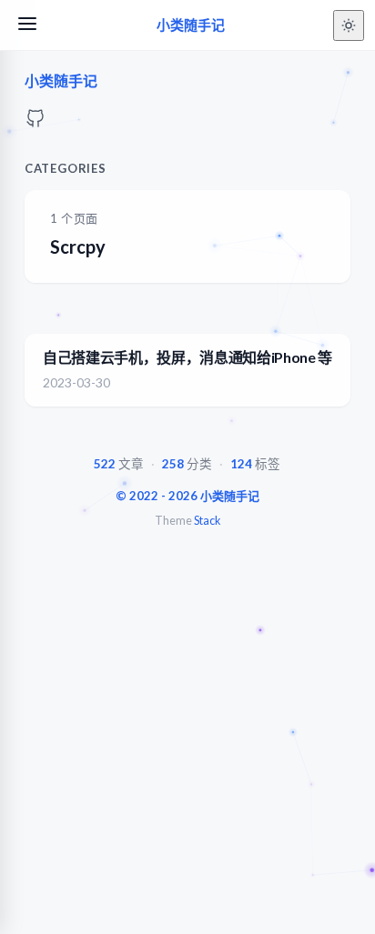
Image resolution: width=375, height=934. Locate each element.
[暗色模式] (348, 25)
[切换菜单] (27, 25)
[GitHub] (35, 123)
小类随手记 (191, 25)
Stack (207, 520)
